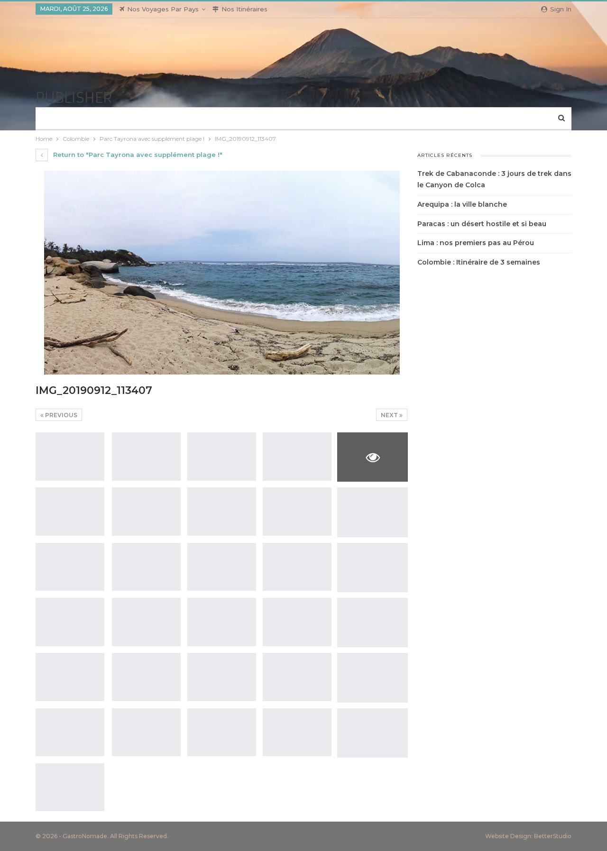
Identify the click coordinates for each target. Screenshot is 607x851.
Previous (60, 415)
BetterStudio (552, 836)
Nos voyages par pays (163, 9)
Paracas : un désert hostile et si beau (481, 224)
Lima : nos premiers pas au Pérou (475, 242)
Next (390, 415)
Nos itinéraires (244, 9)
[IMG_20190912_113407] (70, 456)
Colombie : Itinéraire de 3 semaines (478, 262)
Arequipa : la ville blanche (462, 204)
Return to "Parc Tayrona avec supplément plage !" (136, 154)
